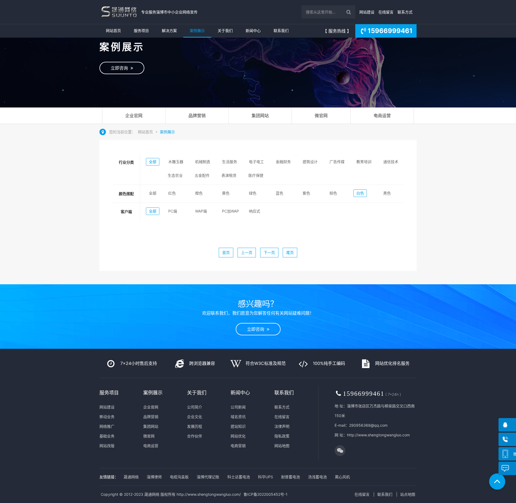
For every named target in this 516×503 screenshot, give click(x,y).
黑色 (387, 193)
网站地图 (281, 445)
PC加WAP (230, 211)
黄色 (226, 193)
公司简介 (194, 407)
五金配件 (202, 175)
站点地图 (407, 494)
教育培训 (363, 161)
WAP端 (201, 211)
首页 (226, 252)
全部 (152, 161)
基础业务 (106, 436)
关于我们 (225, 30)
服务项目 (141, 30)
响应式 (254, 211)
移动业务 (106, 416)
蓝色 (279, 193)
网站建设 (366, 12)
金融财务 (283, 161)
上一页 (246, 252)
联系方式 (405, 12)
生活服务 (229, 161)
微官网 (321, 115)
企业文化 (194, 416)
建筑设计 (310, 161)
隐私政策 (281, 436)
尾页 (290, 252)
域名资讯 (238, 416)
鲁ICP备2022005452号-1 (265, 494)
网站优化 (238, 436)
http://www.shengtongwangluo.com (378, 435)
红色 (172, 193)
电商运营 (382, 115)
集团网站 (260, 115)
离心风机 (342, 477)
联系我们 (281, 30)
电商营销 (238, 445)
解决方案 (169, 30)
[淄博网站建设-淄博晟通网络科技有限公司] (118, 12)
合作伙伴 (194, 436)
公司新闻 (238, 407)
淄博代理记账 (208, 477)
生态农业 (175, 175)
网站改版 (106, 445)
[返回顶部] (497, 481)
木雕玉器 (175, 161)
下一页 (269, 252)
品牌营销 (197, 115)
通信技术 (390, 161)
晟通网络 (131, 477)
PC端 (172, 211)
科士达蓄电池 (238, 477)
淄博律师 (154, 477)
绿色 (252, 193)
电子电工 (256, 161)
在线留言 (385, 12)
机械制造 (202, 161)
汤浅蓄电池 (317, 477)
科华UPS (265, 477)
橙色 (199, 193)
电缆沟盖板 (179, 477)
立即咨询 (121, 68)
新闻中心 (253, 30)
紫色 (306, 193)
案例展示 (197, 30)
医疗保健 (255, 175)
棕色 (333, 193)
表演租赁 (228, 175)
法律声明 (281, 426)
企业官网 (133, 115)
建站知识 (238, 426)
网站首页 (113, 30)
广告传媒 (337, 161)
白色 (360, 193)
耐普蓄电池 (290, 477)
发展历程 (194, 426)
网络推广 (106, 426)
